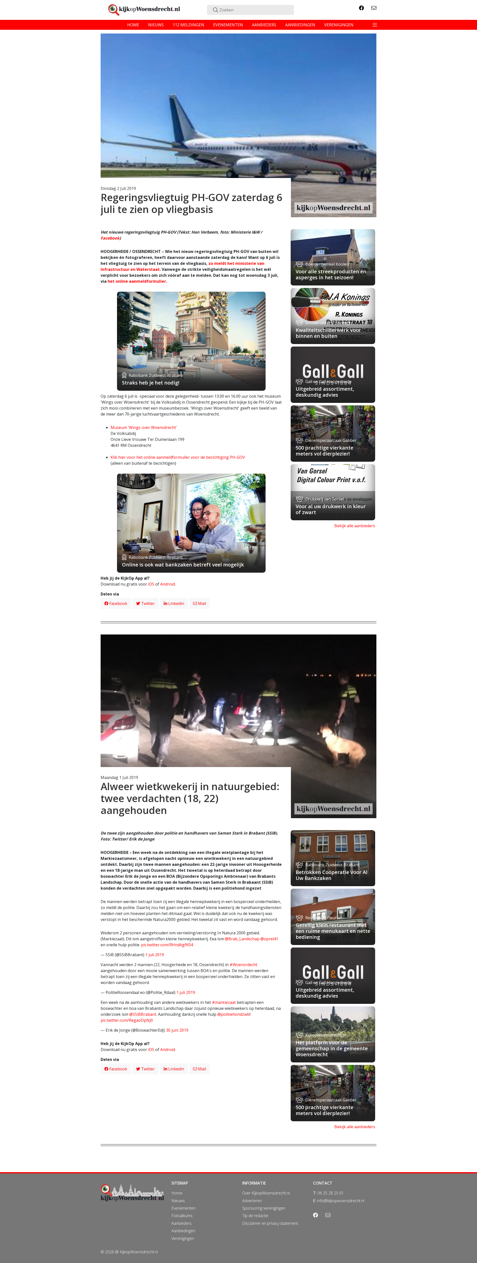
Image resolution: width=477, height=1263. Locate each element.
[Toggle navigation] (374, 25)
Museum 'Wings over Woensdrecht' (144, 427)
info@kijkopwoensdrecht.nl (340, 1200)
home (133, 25)
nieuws (156, 25)
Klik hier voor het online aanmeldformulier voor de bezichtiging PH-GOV (178, 457)
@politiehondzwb (233, 1014)
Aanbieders (181, 1223)
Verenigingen (182, 1238)
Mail (201, 603)
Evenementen (183, 1208)
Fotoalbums (182, 1215)
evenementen (228, 25)
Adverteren (252, 1200)
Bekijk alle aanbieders (354, 525)
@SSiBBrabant (142, 1014)
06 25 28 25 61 (331, 1193)
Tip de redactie (255, 1215)
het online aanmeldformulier (137, 281)
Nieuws (178, 1200)
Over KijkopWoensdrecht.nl (266, 1193)
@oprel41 (269, 939)
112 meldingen (188, 25)
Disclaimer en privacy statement (270, 1223)
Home (176, 1193)
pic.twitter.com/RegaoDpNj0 (127, 1020)
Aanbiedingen (183, 1230)
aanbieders (264, 25)
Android (167, 584)
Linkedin (175, 603)
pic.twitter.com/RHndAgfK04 (167, 944)
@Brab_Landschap (242, 939)
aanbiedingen (300, 25)
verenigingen (339, 25)
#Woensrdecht (243, 964)
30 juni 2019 (177, 1030)
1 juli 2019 (154, 954)
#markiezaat (224, 1002)
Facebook (110, 238)
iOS (151, 584)
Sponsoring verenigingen (263, 1208)
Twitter (147, 603)
